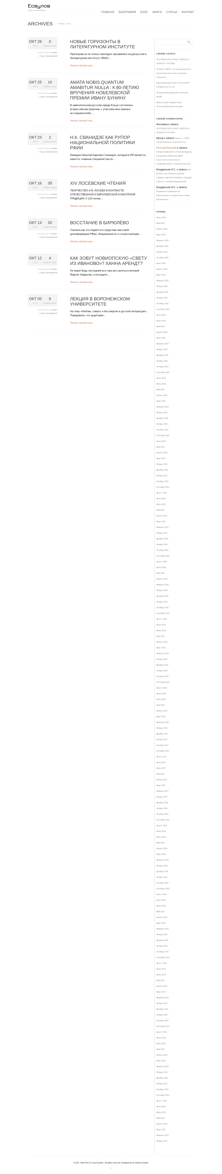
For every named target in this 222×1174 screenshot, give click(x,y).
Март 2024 (160, 338)
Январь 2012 (162, 1141)
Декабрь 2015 (162, 871)
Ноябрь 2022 (162, 424)
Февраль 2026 (162, 240)
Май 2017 (160, 774)
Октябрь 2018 (162, 676)
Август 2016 (161, 825)
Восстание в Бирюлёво (99, 222)
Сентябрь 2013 (162, 1026)
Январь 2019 (162, 659)
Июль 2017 (161, 762)
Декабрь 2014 (162, 940)
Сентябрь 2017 (162, 751)
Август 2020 (161, 562)
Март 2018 (160, 716)
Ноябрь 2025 (162, 252)
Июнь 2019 (161, 630)
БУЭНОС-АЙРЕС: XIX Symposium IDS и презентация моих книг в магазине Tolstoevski (173, 73)
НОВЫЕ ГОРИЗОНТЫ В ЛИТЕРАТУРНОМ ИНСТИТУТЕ (102, 44)
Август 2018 (161, 688)
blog (42, 56)
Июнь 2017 (161, 768)
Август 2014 (161, 963)
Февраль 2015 (162, 929)
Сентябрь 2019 (162, 613)
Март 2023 (160, 401)
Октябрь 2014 (162, 952)
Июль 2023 (161, 378)
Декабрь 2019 (162, 596)
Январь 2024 (162, 349)
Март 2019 (160, 648)
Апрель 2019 (161, 642)
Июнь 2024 (161, 321)
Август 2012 (161, 1101)
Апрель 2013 (161, 1055)
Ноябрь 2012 (162, 1084)
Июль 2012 (161, 1107)
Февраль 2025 (162, 281)
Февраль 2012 (162, 1135)
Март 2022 (160, 458)
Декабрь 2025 (162, 246)
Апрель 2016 (161, 848)
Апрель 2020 (161, 579)
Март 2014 (160, 992)
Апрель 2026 (161, 229)
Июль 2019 (161, 625)
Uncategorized (51, 56)
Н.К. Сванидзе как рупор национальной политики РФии (102, 142)
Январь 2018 (162, 728)
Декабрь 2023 (162, 355)
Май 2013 (160, 1049)
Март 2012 (160, 1129)
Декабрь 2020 (162, 539)
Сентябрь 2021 (162, 487)
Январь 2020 (162, 590)
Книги (157, 12)
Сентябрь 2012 (162, 1095)
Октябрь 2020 (162, 550)
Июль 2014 (161, 969)
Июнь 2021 (161, 504)
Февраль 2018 (162, 722)
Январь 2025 (162, 286)
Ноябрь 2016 (162, 808)
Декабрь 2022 (162, 418)
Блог (144, 12)
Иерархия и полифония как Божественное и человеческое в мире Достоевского (173, 195)
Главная (107, 12)
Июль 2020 (161, 567)
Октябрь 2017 (162, 745)
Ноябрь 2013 (162, 1015)
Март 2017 (160, 785)
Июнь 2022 (161, 441)
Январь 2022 (162, 464)
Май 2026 (160, 223)
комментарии (50, 43)
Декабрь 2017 (162, 734)
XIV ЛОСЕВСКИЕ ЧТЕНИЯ (98, 183)
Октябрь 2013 (162, 1020)
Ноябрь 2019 (162, 602)
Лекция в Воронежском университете (100, 301)
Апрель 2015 (161, 917)
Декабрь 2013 (162, 1009)
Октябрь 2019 (162, 607)
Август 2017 (161, 757)
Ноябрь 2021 (162, 476)
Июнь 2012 (161, 1112)
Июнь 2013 (161, 1043)
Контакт (188, 12)
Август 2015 (161, 894)
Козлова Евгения (166, 147)
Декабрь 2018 (162, 665)
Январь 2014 (162, 1003)
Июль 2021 (161, 498)
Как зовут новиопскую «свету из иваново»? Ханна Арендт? (108, 261)
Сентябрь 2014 (162, 957)
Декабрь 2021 (162, 470)
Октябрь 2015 (162, 883)
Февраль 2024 (162, 344)
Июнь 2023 (161, 384)
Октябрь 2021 (162, 481)
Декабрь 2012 (162, 1078)
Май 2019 (160, 636)
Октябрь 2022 (162, 430)
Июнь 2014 (161, 975)
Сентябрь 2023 (162, 372)
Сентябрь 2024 (162, 309)
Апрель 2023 (161, 395)
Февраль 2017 (162, 791)
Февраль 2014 (162, 998)
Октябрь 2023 (162, 367)
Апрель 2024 (161, 332)
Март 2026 (160, 235)
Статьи (171, 12)
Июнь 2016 (161, 837)
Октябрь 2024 (162, 303)
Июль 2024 (161, 315)
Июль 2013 (161, 1038)
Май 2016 (160, 843)
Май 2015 (160, 911)
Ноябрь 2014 (162, 946)
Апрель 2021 (161, 516)
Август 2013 (161, 1032)
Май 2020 (160, 573)
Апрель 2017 (161, 780)
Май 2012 (160, 1118)
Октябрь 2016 (162, 814)
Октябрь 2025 (162, 258)
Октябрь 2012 (162, 1089)
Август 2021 (161, 493)
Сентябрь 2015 (162, 889)
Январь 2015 (162, 934)
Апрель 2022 (161, 453)
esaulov (54, 52)
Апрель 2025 (161, 269)
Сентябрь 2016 (162, 820)
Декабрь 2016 (162, 802)
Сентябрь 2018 (162, 682)
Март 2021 (160, 521)
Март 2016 (160, 854)
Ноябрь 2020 (162, 544)
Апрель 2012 (161, 1124)
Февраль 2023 (162, 407)
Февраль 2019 (162, 653)
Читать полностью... (82, 65)
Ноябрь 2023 (162, 361)
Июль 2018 (161, 694)
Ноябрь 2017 (162, 739)
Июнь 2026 (161, 217)
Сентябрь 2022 (162, 435)
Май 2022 (160, 447)
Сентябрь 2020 (162, 556)
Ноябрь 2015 (162, 877)
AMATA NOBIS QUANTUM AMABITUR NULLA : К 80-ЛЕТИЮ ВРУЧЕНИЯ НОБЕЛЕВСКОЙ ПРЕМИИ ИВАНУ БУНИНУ (104, 90)
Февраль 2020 (162, 585)
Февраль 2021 (162, 527)
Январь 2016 (162, 866)
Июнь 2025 (161, 263)
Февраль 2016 (162, 860)
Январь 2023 (162, 412)
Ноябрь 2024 (162, 298)
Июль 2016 (161, 831)
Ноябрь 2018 (162, 671)
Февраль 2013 (162, 1066)
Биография (127, 12)
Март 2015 (160, 923)
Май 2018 (160, 705)
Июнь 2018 (161, 699)
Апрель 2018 (161, 711)
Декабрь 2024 (162, 292)
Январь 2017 (162, 797)
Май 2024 (160, 326)
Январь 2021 (162, 533)
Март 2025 (160, 275)
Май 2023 (160, 389)
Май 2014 (160, 980)
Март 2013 (160, 1061)
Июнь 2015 (161, 906)
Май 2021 (160, 510)
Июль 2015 (161, 900)
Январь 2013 (162, 1072)
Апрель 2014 (161, 986)
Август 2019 (161, 619)
